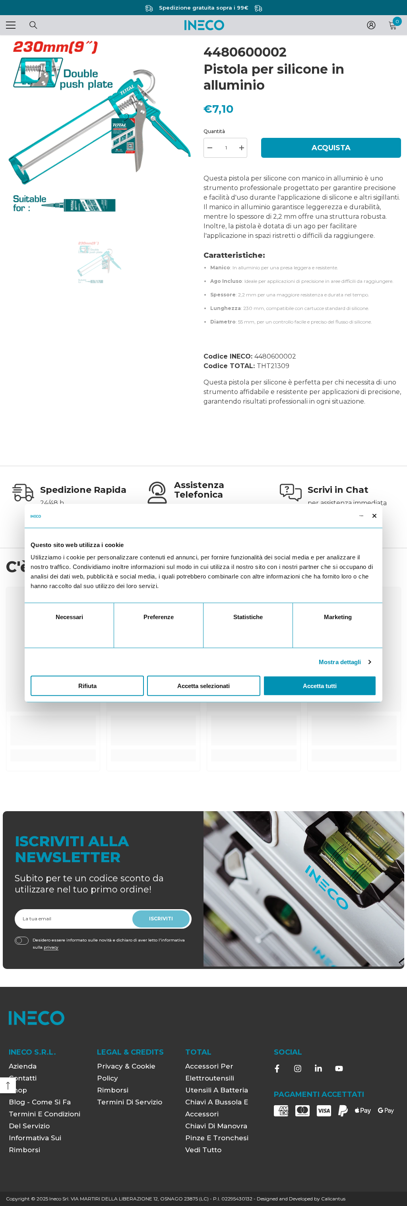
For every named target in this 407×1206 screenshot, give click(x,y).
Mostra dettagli (340, 661)
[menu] (11, 25)
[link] (70, 497)
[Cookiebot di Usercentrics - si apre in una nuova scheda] (328, 516)
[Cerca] (33, 25)
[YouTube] (339, 1068)
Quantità (214, 131)
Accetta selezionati (203, 685)
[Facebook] (277, 1068)
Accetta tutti (320, 685)
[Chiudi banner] (374, 516)
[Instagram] (297, 1068)
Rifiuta (87, 685)
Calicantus (333, 1199)
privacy (51, 947)
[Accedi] (371, 25)
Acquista (331, 147)
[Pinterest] (318, 1068)
